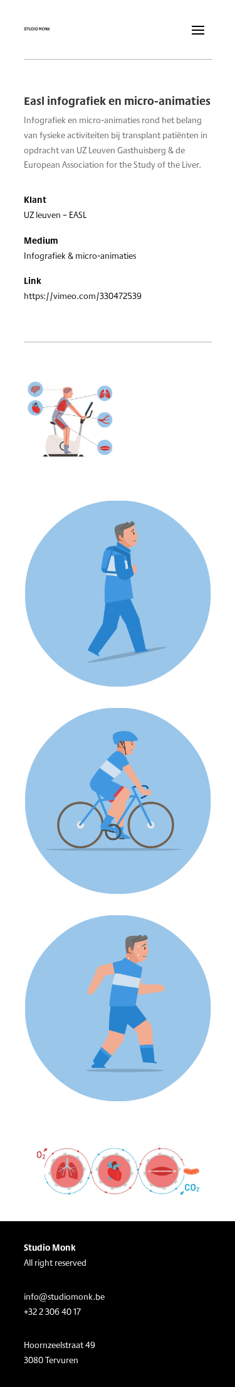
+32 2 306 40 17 (52, 1311)
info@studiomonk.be (64, 1296)
